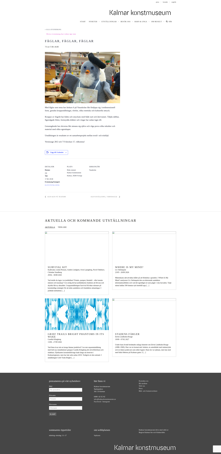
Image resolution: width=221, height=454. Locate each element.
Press (157, 2)
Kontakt (165, 2)
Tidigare (62, 227)
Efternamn (53, 404)
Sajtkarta (97, 435)
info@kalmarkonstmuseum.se (105, 399)
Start (83, 22)
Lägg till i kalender (57, 152)
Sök (170, 22)
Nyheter (93, 22)
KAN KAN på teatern (56, 197)
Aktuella (50, 227)
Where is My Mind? (129, 267)
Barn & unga (141, 22)
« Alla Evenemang (53, 29)
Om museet (156, 22)
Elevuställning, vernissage (104, 197)
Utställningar (109, 22)
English (174, 2)
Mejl (50, 386)
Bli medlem (143, 383)
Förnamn (52, 395)
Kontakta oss (143, 381)
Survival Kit (57, 267)
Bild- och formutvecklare (148, 391)
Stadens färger (127, 334)
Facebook (97, 402)
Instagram (106, 402)
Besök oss (126, 22)
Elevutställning (52, 185)
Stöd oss (142, 386)
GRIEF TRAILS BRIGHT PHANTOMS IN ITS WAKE (76, 335)
